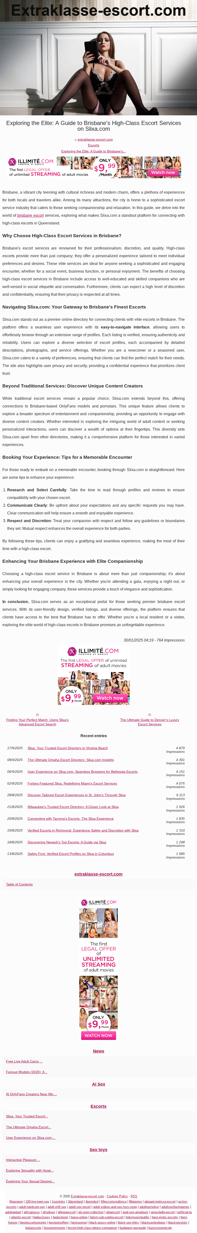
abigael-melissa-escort (160, 1201)
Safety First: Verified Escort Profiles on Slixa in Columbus (71, 854)
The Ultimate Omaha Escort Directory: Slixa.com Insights (71, 760)
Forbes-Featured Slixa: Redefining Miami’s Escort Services (72, 783)
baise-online (79, 1217)
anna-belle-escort (163, 1212)
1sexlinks (58, 1201)
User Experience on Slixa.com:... (30, 1138)
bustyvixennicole (160, 1228)
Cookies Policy (117, 1196)
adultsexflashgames (175, 1207)
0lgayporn (16, 1201)
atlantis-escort (21, 1217)
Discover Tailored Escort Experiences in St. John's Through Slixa (77, 795)
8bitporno (135, 1201)
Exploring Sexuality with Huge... (30, 1170)
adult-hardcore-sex (32, 1207)
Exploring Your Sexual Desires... (30, 1181)
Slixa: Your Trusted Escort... (27, 1116)
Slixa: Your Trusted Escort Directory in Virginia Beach (68, 748)
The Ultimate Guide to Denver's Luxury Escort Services (149, 722)
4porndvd (92, 1201)
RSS (134, 1196)
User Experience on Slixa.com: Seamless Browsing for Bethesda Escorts (83, 772)
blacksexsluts (177, 1222)
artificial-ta (184, 1212)
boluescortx (33, 1228)
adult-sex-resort (80, 1207)
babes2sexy (41, 1217)
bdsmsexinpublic (137, 1217)
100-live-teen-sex (37, 1201)
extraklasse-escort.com (95, 139)
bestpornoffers (59, 1222)
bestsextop (79, 1222)
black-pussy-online (102, 1222)
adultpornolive (149, 1207)
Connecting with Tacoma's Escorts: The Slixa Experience (71, 818)
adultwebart (13, 1212)
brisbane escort (30, 215)
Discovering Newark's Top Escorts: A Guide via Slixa (67, 842)
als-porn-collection (91, 1212)
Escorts (93, 145)
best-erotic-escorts (165, 1217)
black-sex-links (128, 1222)
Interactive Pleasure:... (23, 1160)
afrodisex (49, 1212)
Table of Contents (19, 884)
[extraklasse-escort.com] (98, 57)
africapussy (32, 1212)
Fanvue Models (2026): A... (26, 1072)
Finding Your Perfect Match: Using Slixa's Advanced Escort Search (37, 722)
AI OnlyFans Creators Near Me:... (31, 1094)
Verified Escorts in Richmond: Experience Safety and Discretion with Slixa (83, 830)
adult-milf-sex (57, 1207)
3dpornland (75, 1201)
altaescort (113, 1212)
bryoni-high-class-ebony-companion (92, 1228)
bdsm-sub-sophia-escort (106, 1217)
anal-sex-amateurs (135, 1212)
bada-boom (60, 1217)
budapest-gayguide (133, 1228)
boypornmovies (54, 1228)
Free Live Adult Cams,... (24, 1061)
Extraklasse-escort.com (87, 1196)
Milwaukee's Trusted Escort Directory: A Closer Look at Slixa (73, 807)
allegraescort (67, 1212)
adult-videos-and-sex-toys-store (115, 1207)
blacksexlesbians (154, 1222)
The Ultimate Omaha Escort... (28, 1127)
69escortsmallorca (113, 1201)
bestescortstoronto (33, 1222)
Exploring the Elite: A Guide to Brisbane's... (93, 151)
